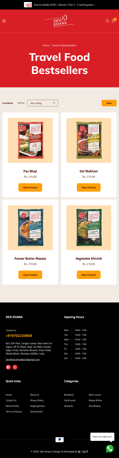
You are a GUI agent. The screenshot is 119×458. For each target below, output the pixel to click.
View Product (30, 187)
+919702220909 (19, 335)
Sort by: (21, 103)
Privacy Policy (37, 400)
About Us (34, 394)
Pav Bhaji (30, 171)
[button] (113, 21)
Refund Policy (12, 406)
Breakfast (69, 394)
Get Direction (36, 411)
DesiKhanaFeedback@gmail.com (23, 359)
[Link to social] (8, 367)
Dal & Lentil (69, 400)
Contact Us (11, 400)
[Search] (107, 21)
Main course (95, 394)
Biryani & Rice (95, 400)
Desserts (68, 406)
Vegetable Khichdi (89, 258)
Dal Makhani (89, 171)
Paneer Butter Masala (30, 258)
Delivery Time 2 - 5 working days (75, 5)
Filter (109, 103)
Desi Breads (95, 406)
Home (46, 45)
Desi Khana (46, 451)
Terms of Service (14, 411)
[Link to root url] (59, 20)
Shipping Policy (37, 406)
